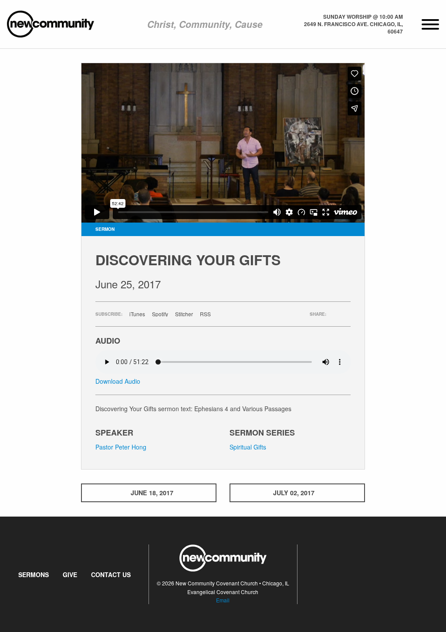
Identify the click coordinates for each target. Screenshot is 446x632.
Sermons (33, 574)
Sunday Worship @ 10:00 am (363, 16)
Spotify (160, 314)
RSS (205, 314)
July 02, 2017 (293, 492)
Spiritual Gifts (248, 447)
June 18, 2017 (152, 492)
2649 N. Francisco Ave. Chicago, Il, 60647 (353, 27)
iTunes (137, 314)
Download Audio (117, 381)
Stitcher (184, 314)
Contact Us (111, 574)
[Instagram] (378, 574)
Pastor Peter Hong (120, 447)
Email (223, 600)
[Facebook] (365, 574)
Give (70, 574)
